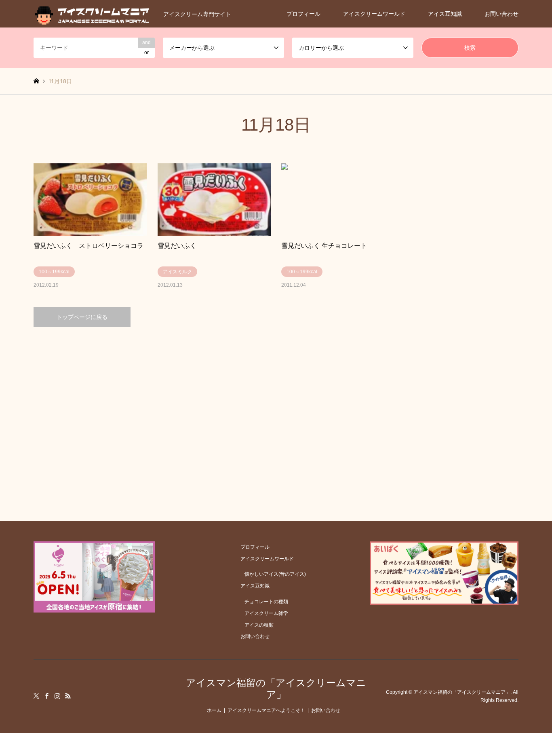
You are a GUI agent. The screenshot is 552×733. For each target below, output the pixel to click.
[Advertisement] (276, 404)
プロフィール (303, 14)
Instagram (57, 696)
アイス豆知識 (445, 14)
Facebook (47, 696)
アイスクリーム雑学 (266, 613)
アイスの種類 (259, 625)
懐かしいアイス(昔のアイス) (275, 574)
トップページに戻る (82, 317)
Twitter (36, 696)
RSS (68, 696)
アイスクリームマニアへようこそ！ (266, 710)
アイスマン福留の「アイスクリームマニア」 (276, 688)
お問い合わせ (501, 14)
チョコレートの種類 (266, 601)
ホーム (214, 710)
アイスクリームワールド (374, 14)
